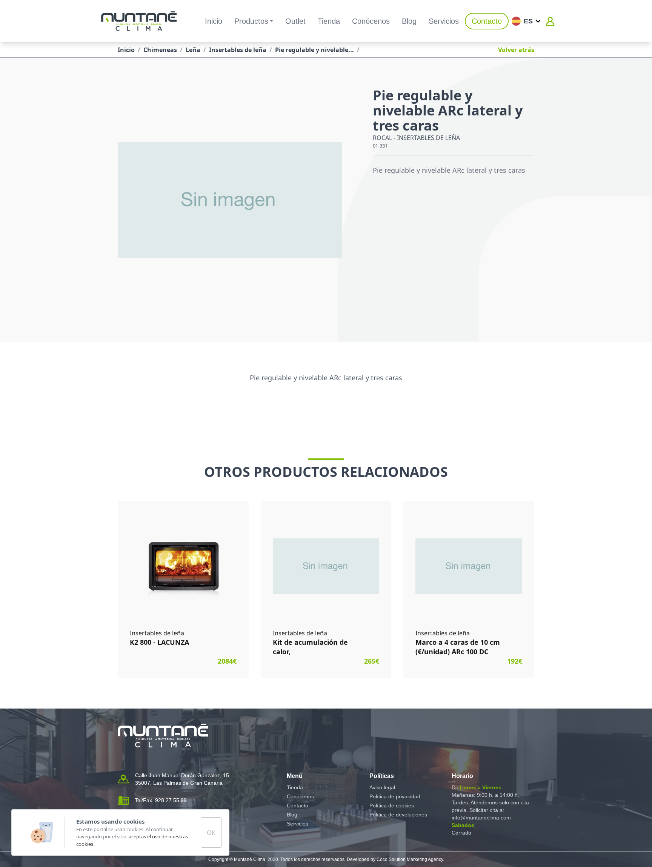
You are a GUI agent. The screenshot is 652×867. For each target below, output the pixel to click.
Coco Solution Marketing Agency (410, 859)
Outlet (295, 21)
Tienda (329, 21)
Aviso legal (382, 787)
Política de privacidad (394, 796)
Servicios (444, 21)
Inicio (213, 21)
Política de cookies (391, 805)
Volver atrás (516, 50)
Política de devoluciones (398, 815)
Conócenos (371, 21)
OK (211, 833)
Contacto (487, 21)
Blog (409, 21)
